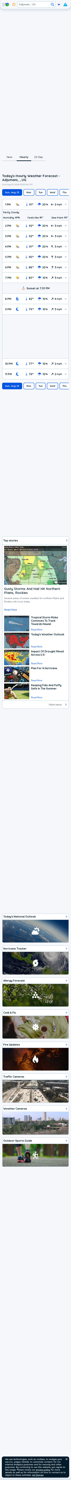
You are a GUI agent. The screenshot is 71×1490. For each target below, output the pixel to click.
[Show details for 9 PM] (66, 309)
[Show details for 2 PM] (66, 226)
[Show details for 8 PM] (66, 299)
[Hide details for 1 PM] (66, 204)
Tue (41, 192)
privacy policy (43, 1469)
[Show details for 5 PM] (66, 257)
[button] (67, 1459)
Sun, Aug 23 (12, 192)
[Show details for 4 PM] (66, 246)
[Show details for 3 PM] (66, 236)
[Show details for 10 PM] (66, 364)
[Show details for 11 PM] (66, 374)
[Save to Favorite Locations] (14, 4)
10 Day (38, 157)
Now (9, 157)
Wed (52, 192)
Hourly (24, 157)
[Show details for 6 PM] (66, 267)
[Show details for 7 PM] (66, 278)
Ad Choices (38, 1475)
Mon (28, 192)
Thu (64, 192)
